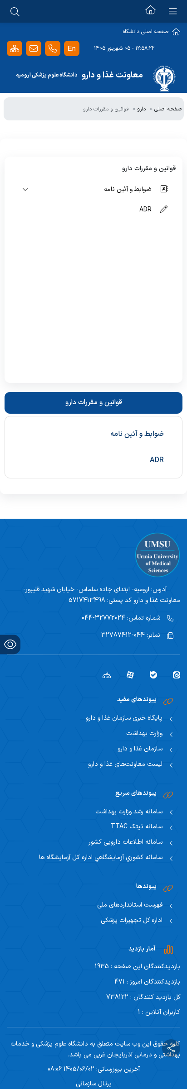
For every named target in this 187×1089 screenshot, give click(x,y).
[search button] (15, 11)
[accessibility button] (10, 644)
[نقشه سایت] (14, 49)
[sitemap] (103, 674)
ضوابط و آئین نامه (137, 434)
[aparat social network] (127, 674)
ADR (157, 460)
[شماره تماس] (53, 49)
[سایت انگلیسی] (72, 49)
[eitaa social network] (173, 674)
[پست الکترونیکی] (34, 49)
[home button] (150, 11)
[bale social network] (150, 674)
